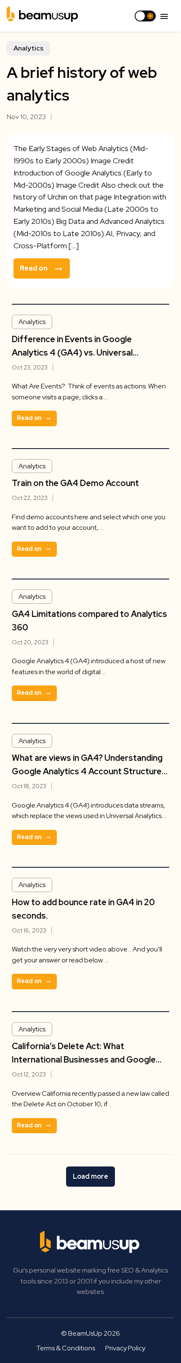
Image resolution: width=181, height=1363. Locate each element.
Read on (34, 268)
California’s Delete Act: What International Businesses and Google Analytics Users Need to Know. (84, 1053)
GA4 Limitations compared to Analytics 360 (89, 620)
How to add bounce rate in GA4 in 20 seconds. (83, 909)
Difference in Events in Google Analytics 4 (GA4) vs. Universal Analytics (72, 346)
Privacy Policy (125, 1348)
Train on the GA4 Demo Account (75, 483)
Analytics (28, 48)
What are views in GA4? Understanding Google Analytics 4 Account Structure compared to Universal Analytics (87, 765)
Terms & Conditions (65, 1348)
